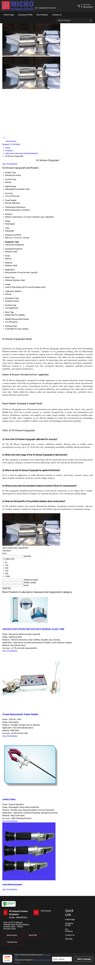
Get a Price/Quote (9, 164)
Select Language (84, 959)
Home (7, 148)
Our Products (42, 15)
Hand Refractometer (12, 884)
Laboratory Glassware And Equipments (21, 153)
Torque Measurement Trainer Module (20, 714)
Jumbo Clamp (9, 799)
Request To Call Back (11, 144)
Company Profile (25, 15)
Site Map (68, 939)
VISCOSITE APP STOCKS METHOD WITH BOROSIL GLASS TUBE (33, 629)
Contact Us (57, 15)
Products (9, 151)
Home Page (9, 15)
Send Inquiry (10, 141)
